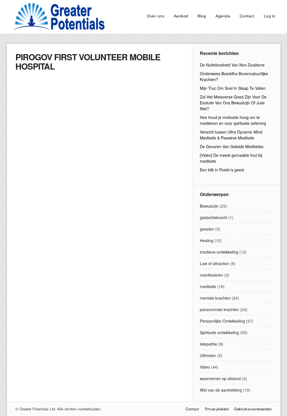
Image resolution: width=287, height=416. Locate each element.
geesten (207, 229)
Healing (206, 240)
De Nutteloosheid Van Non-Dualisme (232, 65)
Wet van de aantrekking (221, 390)
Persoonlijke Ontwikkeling (222, 321)
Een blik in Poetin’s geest (222, 170)
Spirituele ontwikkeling (219, 332)
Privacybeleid (217, 409)
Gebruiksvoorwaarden (253, 409)
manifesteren (211, 275)
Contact (247, 16)
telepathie (208, 344)
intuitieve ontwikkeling (219, 252)
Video (205, 367)
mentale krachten (215, 298)
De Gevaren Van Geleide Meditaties (231, 146)
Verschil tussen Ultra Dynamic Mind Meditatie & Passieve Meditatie (231, 135)
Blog (202, 16)
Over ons (155, 16)
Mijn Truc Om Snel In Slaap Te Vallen (233, 88)
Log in (270, 16)
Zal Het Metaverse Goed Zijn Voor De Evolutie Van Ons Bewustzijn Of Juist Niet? (233, 102)
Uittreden (208, 355)
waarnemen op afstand (220, 378)
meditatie (208, 286)
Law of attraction (214, 263)
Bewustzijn (209, 206)
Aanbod (181, 16)
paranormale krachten (219, 309)
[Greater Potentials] (57, 29)
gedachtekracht (213, 217)
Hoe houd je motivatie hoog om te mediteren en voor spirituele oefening (233, 120)
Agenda (223, 16)
